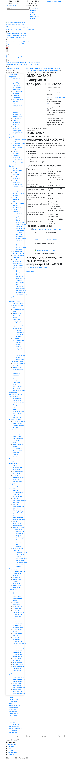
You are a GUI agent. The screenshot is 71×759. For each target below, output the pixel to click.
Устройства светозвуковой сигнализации (18, 326)
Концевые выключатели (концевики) (20, 228)
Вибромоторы (17, 681)
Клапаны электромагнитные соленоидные (19, 500)
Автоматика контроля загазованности (14, 461)
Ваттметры (13, 711)
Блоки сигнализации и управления (18, 467)
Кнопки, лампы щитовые (19, 345)
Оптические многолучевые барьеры (21, 247)
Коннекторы (20, 538)
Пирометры (17, 608)
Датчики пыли (17, 268)
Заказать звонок (11, 5)
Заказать (62, 97)
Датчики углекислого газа (17, 199)
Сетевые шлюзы (18, 425)
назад (11, 697)
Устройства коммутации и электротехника (14, 299)
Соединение (17, 577)
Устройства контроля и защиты (17, 315)
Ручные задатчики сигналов (16, 122)
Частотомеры (14, 732)
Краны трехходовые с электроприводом (19, 517)
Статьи (32, 14)
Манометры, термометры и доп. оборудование (16, 394)
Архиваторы (17, 118)
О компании (34, 8)
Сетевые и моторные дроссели (16, 376)
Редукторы (13, 673)
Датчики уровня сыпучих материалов (18, 205)
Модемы (15, 428)
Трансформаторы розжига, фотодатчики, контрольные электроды (19, 448)
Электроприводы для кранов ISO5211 (22, 565)
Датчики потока (18, 266)
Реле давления (18, 187)
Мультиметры (17, 606)
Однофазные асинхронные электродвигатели (19, 685)
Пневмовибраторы (19, 571)
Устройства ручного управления (17, 581)
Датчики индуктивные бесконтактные (21, 216)
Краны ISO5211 (18, 513)
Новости (33, 10)
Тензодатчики (17, 270)
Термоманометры (19, 403)
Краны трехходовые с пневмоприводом (19, 523)
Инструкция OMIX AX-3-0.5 (39, 267)
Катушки (19, 536)
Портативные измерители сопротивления (18, 625)
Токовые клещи (18, 664)
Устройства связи (15, 419)
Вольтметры (13, 714)
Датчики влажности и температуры (17, 183)
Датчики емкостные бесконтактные (21, 222)
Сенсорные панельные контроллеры (17, 158)
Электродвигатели (15, 675)
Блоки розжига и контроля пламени (18, 440)
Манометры (17, 398)
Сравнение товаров (54, 1)
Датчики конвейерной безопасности (17, 261)
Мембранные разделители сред (17, 407)
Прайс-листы (34, 16)
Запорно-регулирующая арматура (14, 486)
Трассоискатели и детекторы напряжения (18, 669)
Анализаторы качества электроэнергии (14, 703)
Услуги (32, 12)
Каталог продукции (12, 68)
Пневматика (13, 569)
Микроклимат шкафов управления (21, 357)
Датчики (12, 166)
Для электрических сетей (18, 106)
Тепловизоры (17, 662)
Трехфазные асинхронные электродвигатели (19, 691)
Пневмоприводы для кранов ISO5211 (21, 554)
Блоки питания (18, 303)
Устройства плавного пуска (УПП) (18, 369)
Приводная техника (16, 361)
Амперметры (13, 699)
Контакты (33, 18)
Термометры (17, 401)
